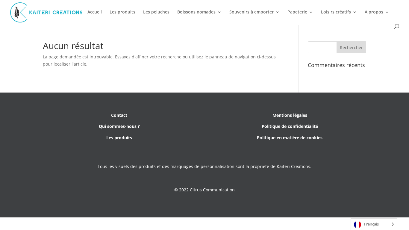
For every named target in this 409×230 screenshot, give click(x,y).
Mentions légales (289, 115)
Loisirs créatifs (336, 12)
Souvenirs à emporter (251, 12)
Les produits (122, 12)
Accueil (94, 12)
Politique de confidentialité (290, 126)
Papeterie (297, 12)
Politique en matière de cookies (289, 137)
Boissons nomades (196, 12)
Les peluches (156, 12)
